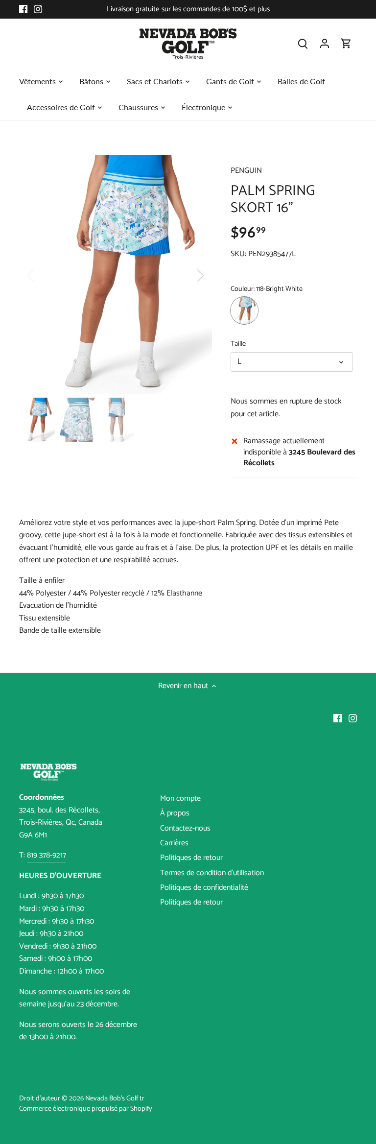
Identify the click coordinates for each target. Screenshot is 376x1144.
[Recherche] (303, 43)
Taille (238, 344)
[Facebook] (23, 9)
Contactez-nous (185, 828)
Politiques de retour (191, 857)
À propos (174, 813)
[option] (115, 274)
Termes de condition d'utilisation (212, 873)
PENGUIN (246, 170)
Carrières (174, 843)
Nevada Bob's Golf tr (114, 1098)
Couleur (242, 289)
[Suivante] (187, 274)
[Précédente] (43, 274)
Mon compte (180, 798)
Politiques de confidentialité (204, 887)
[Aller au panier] (346, 43)
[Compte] (324, 43)
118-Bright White (244, 310)
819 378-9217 (46, 855)
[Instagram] (38, 9)
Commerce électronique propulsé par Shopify (85, 1109)
